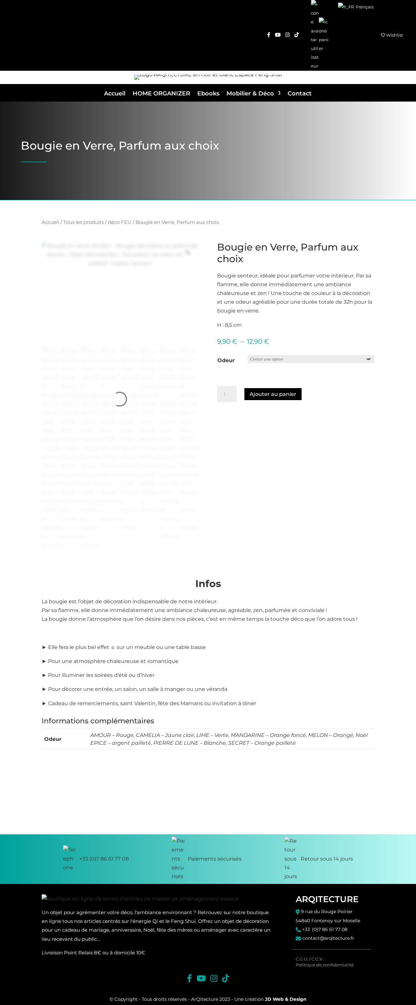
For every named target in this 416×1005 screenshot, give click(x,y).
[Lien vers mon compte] (315, 35)
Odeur (226, 360)
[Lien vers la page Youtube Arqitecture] (278, 35)
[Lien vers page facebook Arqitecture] (269, 35)
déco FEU (119, 222)
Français (364, 6)
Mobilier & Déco (250, 93)
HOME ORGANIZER (161, 93)
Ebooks (208, 93)
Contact (300, 93)
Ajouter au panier (273, 394)
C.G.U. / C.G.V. (309, 959)
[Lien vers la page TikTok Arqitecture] (296, 35)
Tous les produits (83, 222)
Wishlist (394, 35)
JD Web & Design (285, 999)
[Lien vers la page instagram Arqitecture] (287, 35)
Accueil (114, 93)
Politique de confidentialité (325, 964)
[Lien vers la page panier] (324, 35)
